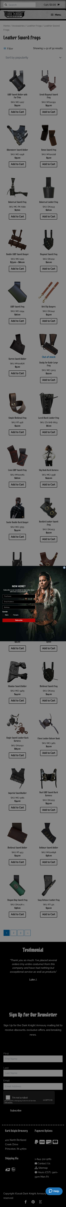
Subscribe (19, 620)
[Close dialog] (64, 567)
